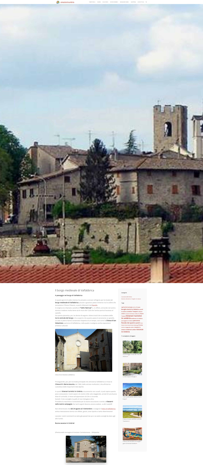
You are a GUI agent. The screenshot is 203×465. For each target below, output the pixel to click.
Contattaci (141, 2)
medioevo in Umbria (136, 318)
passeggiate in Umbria (127, 320)
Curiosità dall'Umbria (126, 297)
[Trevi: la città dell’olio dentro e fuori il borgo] (132, 389)
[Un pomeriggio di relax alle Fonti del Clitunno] (132, 347)
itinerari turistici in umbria (131, 316)
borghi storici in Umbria (130, 309)
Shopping (133, 2)
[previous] (67, 449)
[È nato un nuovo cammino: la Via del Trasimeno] (132, 411)
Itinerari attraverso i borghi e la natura (131, 299)
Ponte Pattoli (128, 325)
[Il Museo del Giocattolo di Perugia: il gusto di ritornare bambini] (132, 434)
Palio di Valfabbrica (108, 409)
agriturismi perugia (127, 307)
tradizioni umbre (131, 329)
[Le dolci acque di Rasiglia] (132, 369)
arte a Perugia (136, 307)
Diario (99, 2)
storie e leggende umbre (127, 327)
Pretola (141, 325)
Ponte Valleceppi (134, 325)
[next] (104, 449)
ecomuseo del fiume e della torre (132, 313)
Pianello (94, 305)
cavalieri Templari (132, 311)
